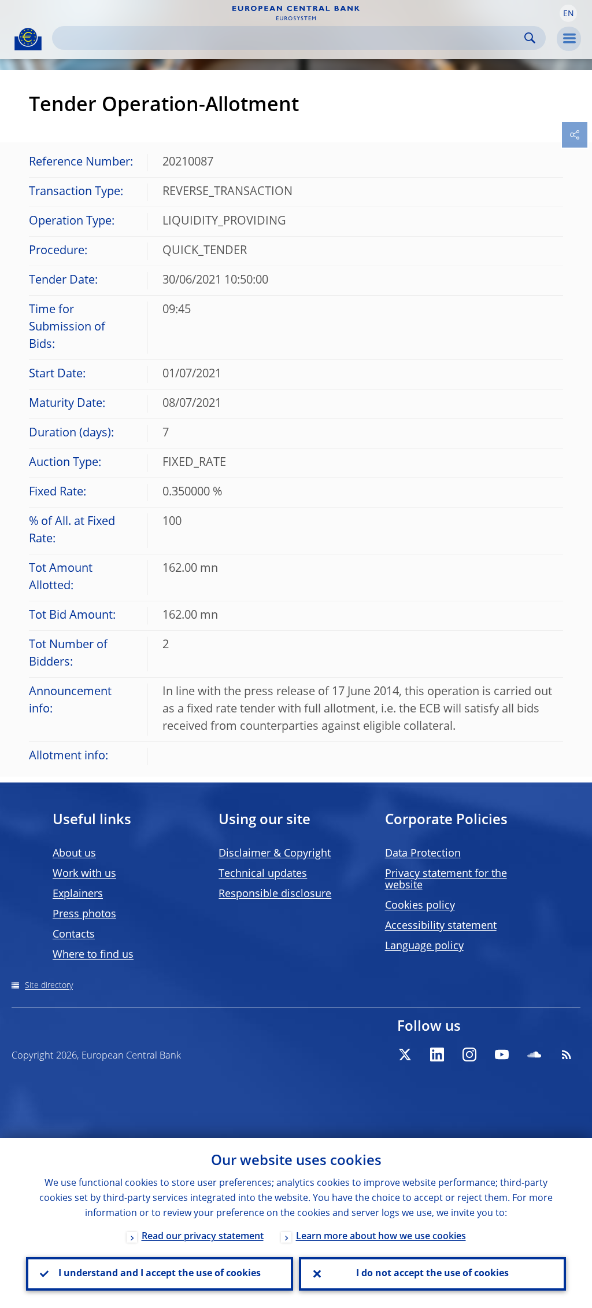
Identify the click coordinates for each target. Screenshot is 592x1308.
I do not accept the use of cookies (432, 1273)
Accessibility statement (441, 926)
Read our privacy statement (203, 1236)
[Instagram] (469, 1054)
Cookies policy (420, 906)
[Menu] (569, 39)
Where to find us (93, 955)
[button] (568, 13)
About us (74, 853)
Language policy (424, 946)
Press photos (84, 914)
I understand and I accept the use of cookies (159, 1273)
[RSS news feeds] (566, 1054)
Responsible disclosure (275, 894)
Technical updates (263, 874)
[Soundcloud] (534, 1054)
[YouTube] (502, 1054)
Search (529, 38)
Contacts (74, 934)
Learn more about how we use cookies (381, 1236)
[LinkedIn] (437, 1054)
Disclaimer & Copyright (275, 853)
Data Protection (423, 853)
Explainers (78, 894)
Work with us (84, 874)
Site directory (49, 986)
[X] (405, 1054)
